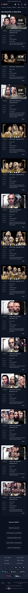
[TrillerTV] (4, 4)
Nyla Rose (21, 330)
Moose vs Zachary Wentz (14, 547)
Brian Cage (11, 77)
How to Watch (7, 557)
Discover (4, 7)
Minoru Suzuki (12, 328)
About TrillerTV (20, 557)
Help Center (20, 563)
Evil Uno (15, 187)
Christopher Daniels (19, 257)
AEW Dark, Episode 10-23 (16, 66)
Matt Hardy (16, 43)
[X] (8, 567)
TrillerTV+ (14, 7)
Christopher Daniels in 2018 (14, 537)
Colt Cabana (11, 509)
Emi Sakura (11, 331)
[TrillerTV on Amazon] (23, 571)
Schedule (9, 7)
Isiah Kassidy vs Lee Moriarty (14, 533)
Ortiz (15, 258)
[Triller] (23, 567)
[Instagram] (12, 567)
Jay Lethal (11, 291)
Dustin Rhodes (20, 44)
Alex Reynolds (12, 224)
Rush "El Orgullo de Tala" (19, 114)
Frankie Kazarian (12, 365)
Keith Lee (11, 43)
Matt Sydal (17, 509)
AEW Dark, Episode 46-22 (16, 174)
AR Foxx (14, 78)
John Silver (14, 44)
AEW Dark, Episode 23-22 (16, 247)
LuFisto (18, 365)
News (22, 7)
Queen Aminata (22, 223)
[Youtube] (16, 567)
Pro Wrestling (12, 41)
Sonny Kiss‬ (19, 150)
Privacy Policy (9, 583)
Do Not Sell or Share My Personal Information (20, 583)
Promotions (7, 563)
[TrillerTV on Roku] (18, 576)
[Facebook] (4, 567)
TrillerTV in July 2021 (14, 528)
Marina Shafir (12, 149)
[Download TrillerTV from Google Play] (5, 571)
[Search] (22, 4)
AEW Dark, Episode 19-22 (16, 281)
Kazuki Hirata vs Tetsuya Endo (14, 542)
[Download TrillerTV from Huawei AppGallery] (9, 576)
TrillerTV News (20, 560)
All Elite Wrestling (12, 39)
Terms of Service (2, 583)
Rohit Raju (11, 294)
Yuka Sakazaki (17, 115)
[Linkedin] (20, 567)
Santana (16, 475)
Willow (19, 7)
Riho (22, 78)
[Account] (25, 4)
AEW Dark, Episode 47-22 (16, 139)
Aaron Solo (19, 258)
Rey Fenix (11, 222)
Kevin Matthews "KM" (18, 437)
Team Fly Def (16, 291)
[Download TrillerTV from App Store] (14, 571)
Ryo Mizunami (12, 473)
